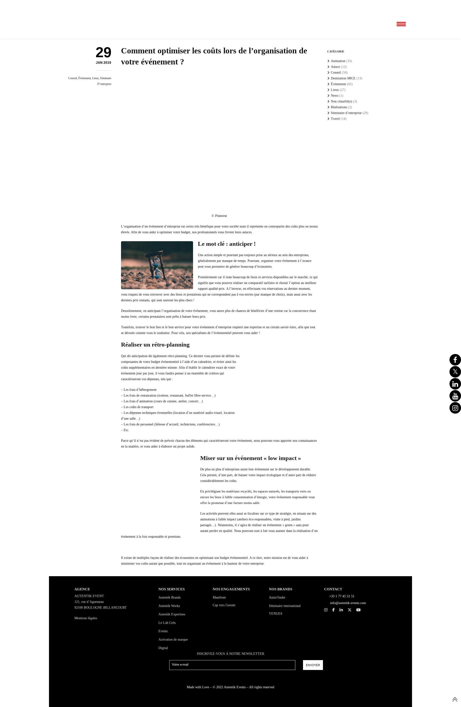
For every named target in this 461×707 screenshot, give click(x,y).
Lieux (95, 78)
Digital (163, 648)
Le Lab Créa (167, 623)
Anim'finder (277, 597)
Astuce (335, 67)
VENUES (275, 613)
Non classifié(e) (341, 101)
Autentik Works (169, 606)
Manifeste (219, 597)
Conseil (72, 78)
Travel (335, 118)
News (334, 95)
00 (384, 5)
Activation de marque (173, 639)
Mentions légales (85, 618)
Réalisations (339, 107)
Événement (84, 78)
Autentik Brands (169, 597)
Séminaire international (285, 606)
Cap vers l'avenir (224, 605)
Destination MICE (343, 78)
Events (163, 631)
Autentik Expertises (171, 614)
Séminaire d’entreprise (346, 113)
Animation (338, 61)
